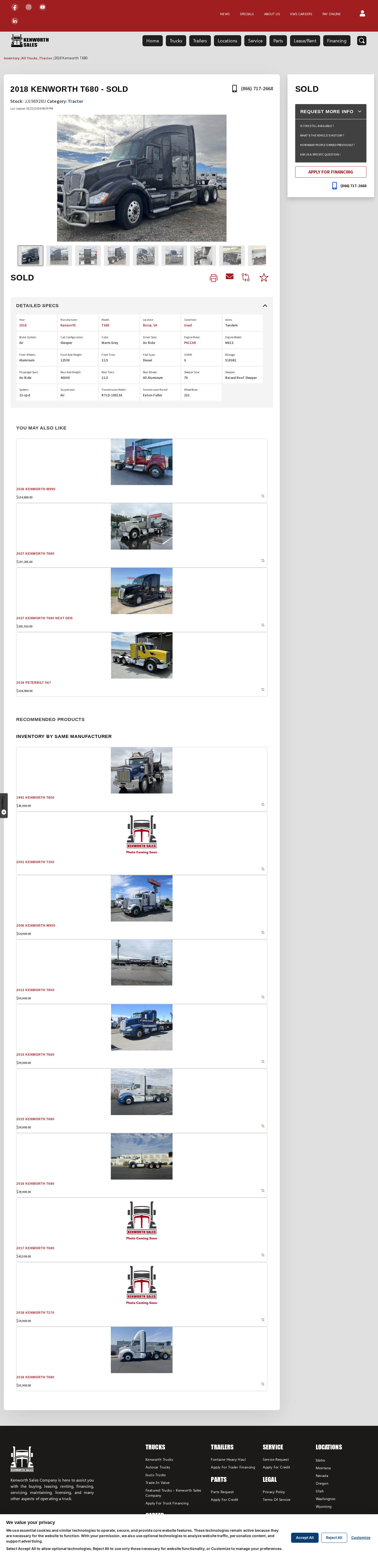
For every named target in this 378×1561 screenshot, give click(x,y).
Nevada (322, 1475)
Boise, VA (150, 325)
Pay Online (331, 14)
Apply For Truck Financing (167, 1503)
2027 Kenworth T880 (35, 553)
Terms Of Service (276, 1499)
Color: (105, 337)
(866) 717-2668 (257, 88)
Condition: (190, 320)
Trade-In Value (158, 1482)
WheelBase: (191, 389)
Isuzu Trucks (156, 1474)
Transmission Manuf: (155, 389)
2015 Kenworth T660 (35, 1054)
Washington (326, 1498)
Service (255, 41)
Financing (337, 41)
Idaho (320, 1460)
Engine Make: (192, 337)
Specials (247, 14)
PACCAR (190, 343)
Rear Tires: (108, 372)
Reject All (334, 1537)
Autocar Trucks (158, 1467)
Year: (22, 320)
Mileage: (230, 355)
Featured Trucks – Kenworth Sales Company (173, 1493)
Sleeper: (230, 372)
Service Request (276, 1459)
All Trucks (30, 58)
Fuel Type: (149, 355)
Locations (227, 41)
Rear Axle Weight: (70, 372)
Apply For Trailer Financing (233, 1467)
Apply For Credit (224, 1499)
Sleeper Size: (192, 372)
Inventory (12, 58)
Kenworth (68, 325)
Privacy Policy (274, 1491)
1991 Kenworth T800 (35, 797)
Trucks (176, 41)
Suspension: (67, 389)
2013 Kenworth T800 (35, 990)
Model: (106, 320)
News (224, 14)
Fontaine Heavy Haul (228, 1459)
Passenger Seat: (29, 372)
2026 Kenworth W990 (35, 489)
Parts (278, 41)
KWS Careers (301, 14)
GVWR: (188, 355)
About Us (272, 14)
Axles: (228, 320)
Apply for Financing (330, 172)
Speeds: (24, 389)
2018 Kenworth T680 (35, 1377)
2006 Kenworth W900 (35, 925)
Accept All (305, 1537)
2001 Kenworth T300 (35, 862)
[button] (362, 13)
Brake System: (28, 337)
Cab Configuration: (71, 337)
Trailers (200, 41)
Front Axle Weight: (71, 355)
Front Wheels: (27, 355)
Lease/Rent (305, 41)
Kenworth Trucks (159, 1459)
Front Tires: (108, 355)
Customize (360, 1537)
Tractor (46, 58)
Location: (148, 320)
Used (188, 325)
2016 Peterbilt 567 (33, 682)
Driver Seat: (150, 337)
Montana (323, 1467)
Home (152, 41)
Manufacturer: (69, 320)
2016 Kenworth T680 (35, 1183)
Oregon (322, 1483)
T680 (105, 325)
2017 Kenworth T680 (35, 1248)
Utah (320, 1491)
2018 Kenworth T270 (35, 1312)
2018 (22, 325)
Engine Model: (233, 337)
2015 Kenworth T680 (35, 1119)
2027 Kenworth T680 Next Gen (44, 618)
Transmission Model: (114, 389)
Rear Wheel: (150, 372)
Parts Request (222, 1491)
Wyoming (324, 1506)
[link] (213, 278)
